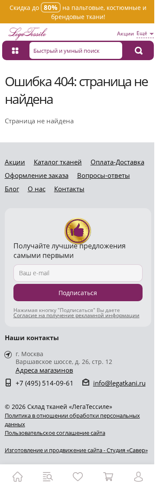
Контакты (69, 188)
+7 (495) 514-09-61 (45, 383)
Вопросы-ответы (103, 175)
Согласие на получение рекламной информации (76, 315)
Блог (12, 188)
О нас (37, 188)
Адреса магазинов (44, 370)
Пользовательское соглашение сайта (55, 433)
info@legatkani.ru (119, 383)
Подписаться (77, 293)
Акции (125, 33)
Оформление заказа (36, 175)
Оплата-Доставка (117, 162)
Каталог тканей (58, 162)
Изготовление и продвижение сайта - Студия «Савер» (76, 450)
